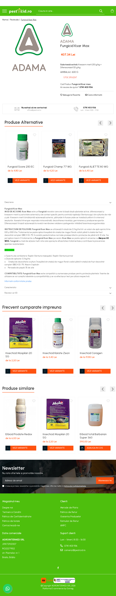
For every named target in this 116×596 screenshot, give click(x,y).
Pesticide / (15, 19)
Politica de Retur (68, 512)
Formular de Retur (69, 521)
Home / (6, 19)
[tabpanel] (29, 47)
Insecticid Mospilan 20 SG (18, 354)
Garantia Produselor (70, 516)
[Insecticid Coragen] (95, 333)
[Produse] (4, 11)
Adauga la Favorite (71, 95)
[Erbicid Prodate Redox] (20, 414)
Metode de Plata (69, 507)
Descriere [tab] (9, 202)
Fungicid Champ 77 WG (57, 166)
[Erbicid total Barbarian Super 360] (95, 414)
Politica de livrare (11, 521)
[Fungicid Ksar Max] (29, 47)
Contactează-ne (11, 525)
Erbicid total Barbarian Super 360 (93, 436)
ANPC (63, 525)
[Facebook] (58, 568)
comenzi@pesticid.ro (74, 550)
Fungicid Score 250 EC (21, 166)
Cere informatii (94, 95)
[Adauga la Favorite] (34, 135)
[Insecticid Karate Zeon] (58, 333)
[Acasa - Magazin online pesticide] (20, 11)
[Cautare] (101, 11)
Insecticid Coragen (91, 353)
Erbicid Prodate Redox (18, 434)
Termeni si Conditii (11, 512)
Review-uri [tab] (11, 293)
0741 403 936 (70, 545)
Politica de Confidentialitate (75, 486)
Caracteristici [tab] (10, 287)
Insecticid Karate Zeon (56, 353)
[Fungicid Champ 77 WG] (58, 147)
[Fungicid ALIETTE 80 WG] (93, 147)
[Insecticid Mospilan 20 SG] (20, 333)
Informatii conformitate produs (18, 281)
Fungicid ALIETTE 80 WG (93, 166)
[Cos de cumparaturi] (112, 11)
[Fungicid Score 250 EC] (22, 147)
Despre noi (7, 507)
